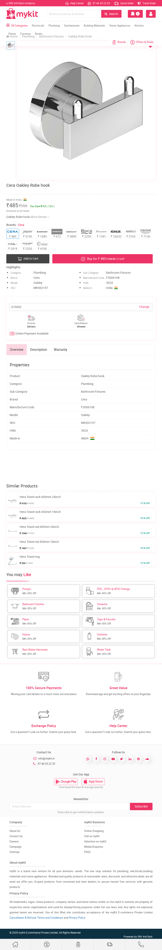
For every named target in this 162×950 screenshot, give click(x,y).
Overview (16, 349)
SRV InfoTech (145, 936)
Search (113, 14)
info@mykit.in (46, 758)
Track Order (149, 3)
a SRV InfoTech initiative (20, 3)
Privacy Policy (77, 917)
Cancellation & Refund (22, 917)
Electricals (38, 25)
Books (39, 34)
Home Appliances (119, 25)
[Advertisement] (83, 466)
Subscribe (141, 806)
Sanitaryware (72, 25)
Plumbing (54, 25)
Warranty (60, 349)
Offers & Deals (145, 42)
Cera (21, 225)
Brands (121, 42)
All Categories (19, 25)
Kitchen (139, 25)
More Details (38, 217)
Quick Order (127, 3)
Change (144, 307)
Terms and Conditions (50, 917)
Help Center (77, 3)
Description (38, 349)
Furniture (25, 34)
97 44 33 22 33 (101, 3)
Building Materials (94, 25)
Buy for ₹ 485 (105, 258)
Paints (12, 34)
